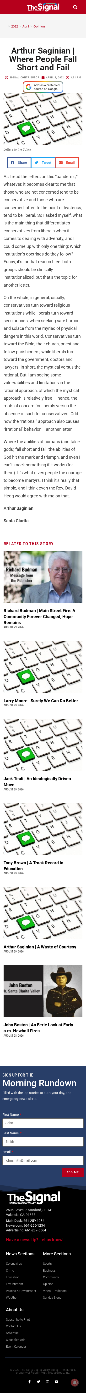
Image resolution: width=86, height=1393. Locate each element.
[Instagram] (47, 1381)
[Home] (5, 26)
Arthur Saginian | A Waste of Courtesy (40, 946)
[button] (10, 7)
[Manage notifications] (75, 1382)
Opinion (39, 26)
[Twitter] (38, 1381)
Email (6, 1152)
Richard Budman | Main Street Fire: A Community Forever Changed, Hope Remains (39, 616)
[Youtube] (56, 1381)
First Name (10, 1114)
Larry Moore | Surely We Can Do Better (41, 700)
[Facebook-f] (29, 1381)
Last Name (10, 1133)
